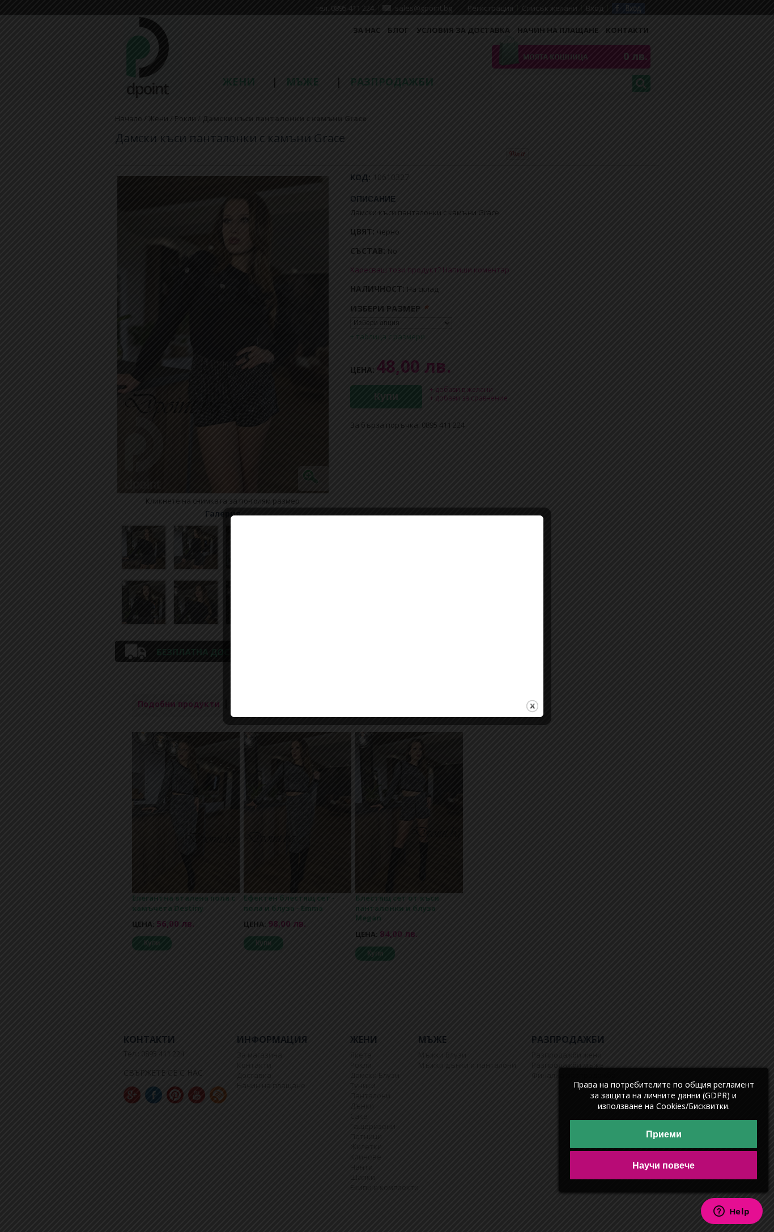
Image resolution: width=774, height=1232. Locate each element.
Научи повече (663, 1165)
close (532, 706)
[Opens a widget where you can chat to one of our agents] (731, 1212)
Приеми (664, 1134)
